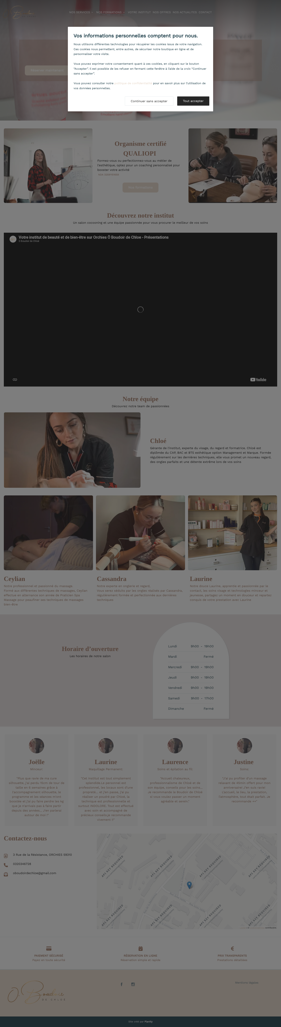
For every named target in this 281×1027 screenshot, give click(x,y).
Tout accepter (193, 101)
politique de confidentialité (133, 83)
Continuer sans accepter (149, 101)
